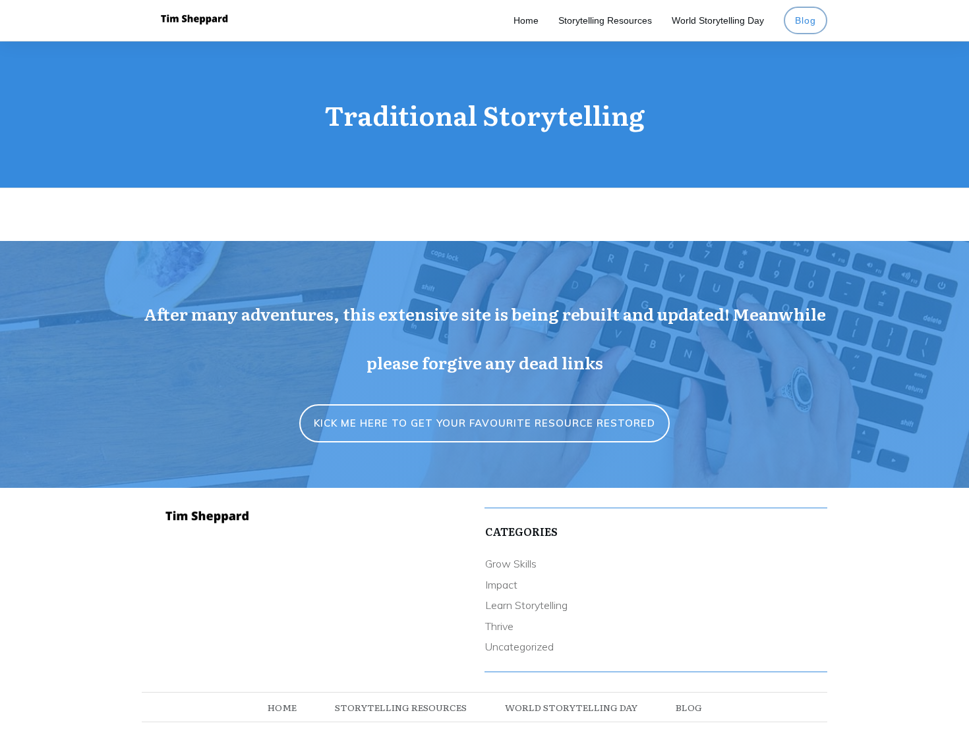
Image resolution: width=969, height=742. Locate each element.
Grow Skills (511, 563)
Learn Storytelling (526, 605)
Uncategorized (519, 646)
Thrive (499, 626)
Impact (501, 584)
